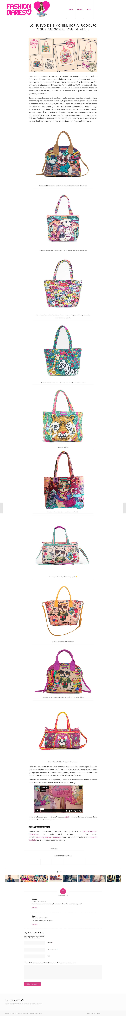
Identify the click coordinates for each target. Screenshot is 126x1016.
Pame (56, 848)
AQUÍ (67, 817)
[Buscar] (97, 9)
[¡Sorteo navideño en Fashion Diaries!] (114, 878)
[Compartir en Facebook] (34, 862)
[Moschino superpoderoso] (41, 878)
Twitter (48, 837)
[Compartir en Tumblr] (80, 862)
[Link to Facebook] (110, 9)
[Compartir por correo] (91, 862)
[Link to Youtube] (113, 9)
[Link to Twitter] (104, 9)
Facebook (40, 837)
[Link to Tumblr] (116, 9)
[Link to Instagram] (107, 9)
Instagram (57, 837)
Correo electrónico (53, 949)
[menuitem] (70, 9)
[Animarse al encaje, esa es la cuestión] (99, 878)
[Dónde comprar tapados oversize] (1, 508)
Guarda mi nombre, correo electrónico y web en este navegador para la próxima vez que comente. (51, 963)
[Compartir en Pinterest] (68, 862)
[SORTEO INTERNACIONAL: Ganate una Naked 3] (124, 508)
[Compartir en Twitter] (46, 862)
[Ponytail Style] (12, 878)
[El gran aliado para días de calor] (85, 878)
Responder (35, 907)
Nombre (50, 942)
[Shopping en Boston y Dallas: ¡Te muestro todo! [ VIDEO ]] (70, 878)
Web (49, 956)
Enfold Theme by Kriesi (36, 1013)
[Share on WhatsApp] (57, 862)
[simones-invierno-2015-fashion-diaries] (63, 55)
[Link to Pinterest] (119, 9)
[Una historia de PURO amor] (56, 878)
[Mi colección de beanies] (26, 878)
